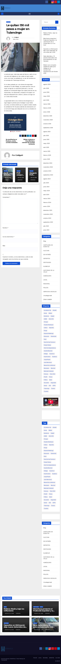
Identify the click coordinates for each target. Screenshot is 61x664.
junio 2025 (46, 139)
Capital (52, 316)
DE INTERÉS (47, 254)
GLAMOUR (46, 266)
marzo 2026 (46, 104)
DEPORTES (46, 258)
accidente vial (47, 310)
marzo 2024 (46, 198)
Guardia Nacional (48, 350)
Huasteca (54, 356)
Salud (50, 379)
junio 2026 (46, 92)
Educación (46, 336)
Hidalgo (46, 353)
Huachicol (51, 353)
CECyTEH (51, 319)
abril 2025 (46, 147)
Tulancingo (46, 388)
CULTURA (46, 250)
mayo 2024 (46, 190)
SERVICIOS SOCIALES (50, 291)
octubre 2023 (47, 218)
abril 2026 (46, 100)
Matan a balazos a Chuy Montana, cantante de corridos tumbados (28, 142)
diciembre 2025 (47, 116)
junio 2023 (46, 230)
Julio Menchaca (48, 362)
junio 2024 (46, 186)
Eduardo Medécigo (48, 333)
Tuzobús (46, 391)
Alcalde (54, 310)
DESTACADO (47, 262)
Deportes (51, 327)
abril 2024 (46, 194)
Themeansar (4, 660)
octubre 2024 (47, 171)
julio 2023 (46, 226)
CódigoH (16, 37)
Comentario (6, 197)
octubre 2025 (47, 123)
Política (45, 379)
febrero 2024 (47, 202)
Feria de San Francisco (49, 342)
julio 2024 (46, 182)
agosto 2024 (47, 179)
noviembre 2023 (48, 214)
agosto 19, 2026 (38, 613)
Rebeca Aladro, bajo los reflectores (14, 610)
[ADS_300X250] (15, 123)
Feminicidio (53, 336)
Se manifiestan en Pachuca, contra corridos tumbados (12, 141)
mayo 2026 (46, 96)
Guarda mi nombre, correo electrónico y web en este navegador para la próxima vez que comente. (18, 258)
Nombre (5, 228)
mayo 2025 (46, 143)
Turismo (53, 388)
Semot (45, 385)
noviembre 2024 (48, 167)
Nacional (53, 368)
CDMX (45, 319)
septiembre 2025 (48, 127)
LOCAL (45, 280)
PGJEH (45, 377)
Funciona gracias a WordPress (8, 658)
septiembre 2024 (48, 175)
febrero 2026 (47, 108)
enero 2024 (46, 206)
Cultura (45, 327)
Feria (45, 339)
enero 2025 (46, 159)
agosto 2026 (47, 84)
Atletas (50, 313)
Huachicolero (47, 356)
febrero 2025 (47, 155)
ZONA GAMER (47, 299)
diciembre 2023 (47, 210)
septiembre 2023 (48, 222)
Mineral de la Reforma (49, 365)
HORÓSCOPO (47, 276)
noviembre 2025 (48, 120)
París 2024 (52, 374)
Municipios (46, 368)
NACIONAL (46, 283)
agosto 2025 (46, 131)
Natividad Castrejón (48, 371)
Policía (50, 377)
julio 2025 (46, 135)
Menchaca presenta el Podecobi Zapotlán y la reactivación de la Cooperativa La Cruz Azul (50, 42)
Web (4, 245)
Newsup (21, 658)
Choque (46, 321)
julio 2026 (46, 88)
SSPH (54, 385)
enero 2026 (46, 112)
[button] (56, 13)
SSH (50, 385)
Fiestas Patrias (47, 345)
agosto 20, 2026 (9, 613)
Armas (45, 313)
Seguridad (53, 382)
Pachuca (46, 374)
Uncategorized (47, 295)
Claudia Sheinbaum (48, 324)
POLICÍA (45, 287)
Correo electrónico (8, 236)
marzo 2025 (46, 151)
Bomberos (46, 316)
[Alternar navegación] (29, 14)
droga (45, 330)
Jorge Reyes (47, 359)
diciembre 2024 (47, 163)
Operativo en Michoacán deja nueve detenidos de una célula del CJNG (50, 50)
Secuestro (46, 382)
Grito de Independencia (50, 348)
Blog (44, 241)
